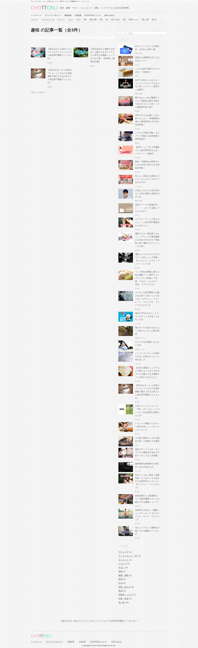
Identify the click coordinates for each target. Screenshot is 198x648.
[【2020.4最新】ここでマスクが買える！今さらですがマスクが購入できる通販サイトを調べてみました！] (125, 374)
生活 (106, 19)
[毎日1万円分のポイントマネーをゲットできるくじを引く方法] (125, 320)
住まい (78, 19)
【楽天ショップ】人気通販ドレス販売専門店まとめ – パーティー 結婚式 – (147, 150)
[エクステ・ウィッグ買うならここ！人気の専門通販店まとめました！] (125, 226)
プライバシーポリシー (53, 15)
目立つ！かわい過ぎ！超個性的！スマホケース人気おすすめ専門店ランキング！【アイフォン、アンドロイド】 (147, 481)
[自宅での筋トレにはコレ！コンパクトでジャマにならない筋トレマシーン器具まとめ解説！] (125, 87)
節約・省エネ (115, 19)
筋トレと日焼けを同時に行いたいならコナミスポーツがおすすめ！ (147, 179)
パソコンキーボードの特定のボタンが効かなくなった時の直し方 (147, 356)
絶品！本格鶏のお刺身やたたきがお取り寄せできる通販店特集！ (147, 164)
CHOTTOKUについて (92, 15)
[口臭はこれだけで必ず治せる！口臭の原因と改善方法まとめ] (125, 197)
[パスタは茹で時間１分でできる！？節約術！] (125, 75)
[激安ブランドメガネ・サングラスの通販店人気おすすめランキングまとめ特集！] (125, 456)
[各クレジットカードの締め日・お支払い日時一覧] (125, 53)
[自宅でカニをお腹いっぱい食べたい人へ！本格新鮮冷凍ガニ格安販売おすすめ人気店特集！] (125, 122)
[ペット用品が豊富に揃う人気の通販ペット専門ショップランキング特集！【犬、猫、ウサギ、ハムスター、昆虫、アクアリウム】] (125, 279)
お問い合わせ (109, 15)
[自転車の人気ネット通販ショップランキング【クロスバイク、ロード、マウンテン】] (125, 517)
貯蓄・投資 (145, 19)
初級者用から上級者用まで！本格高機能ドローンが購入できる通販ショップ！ (147, 499)
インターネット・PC (48, 19)
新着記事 (68, 15)
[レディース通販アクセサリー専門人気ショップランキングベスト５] (125, 430)
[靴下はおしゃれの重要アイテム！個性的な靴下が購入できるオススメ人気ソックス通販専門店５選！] (125, 104)
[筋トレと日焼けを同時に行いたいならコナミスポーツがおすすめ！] (125, 183)
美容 (124, 19)
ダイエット (61, 19)
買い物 (154, 19)
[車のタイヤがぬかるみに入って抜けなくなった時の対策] (125, 334)
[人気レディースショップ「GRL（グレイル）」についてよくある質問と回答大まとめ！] (125, 413)
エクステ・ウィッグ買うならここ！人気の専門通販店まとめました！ (147, 222)
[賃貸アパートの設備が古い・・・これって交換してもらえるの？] (125, 211)
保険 (85, 19)
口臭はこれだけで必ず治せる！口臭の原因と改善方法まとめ (147, 193)
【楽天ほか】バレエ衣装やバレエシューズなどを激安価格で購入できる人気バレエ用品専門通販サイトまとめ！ (60, 76)
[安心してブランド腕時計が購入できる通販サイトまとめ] (125, 534)
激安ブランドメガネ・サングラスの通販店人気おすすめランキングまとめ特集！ (147, 452)
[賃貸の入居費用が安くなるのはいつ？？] (125, 64)
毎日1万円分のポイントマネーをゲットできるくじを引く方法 (147, 316)
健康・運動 (93, 19)
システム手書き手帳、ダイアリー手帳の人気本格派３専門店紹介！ (147, 136)
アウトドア (34, 19)
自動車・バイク (134, 19)
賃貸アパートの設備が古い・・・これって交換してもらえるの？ (147, 208)
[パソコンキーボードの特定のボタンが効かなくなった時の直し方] (125, 360)
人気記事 (77, 15)
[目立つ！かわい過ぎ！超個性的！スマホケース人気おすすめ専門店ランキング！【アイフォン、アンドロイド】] (125, 482)
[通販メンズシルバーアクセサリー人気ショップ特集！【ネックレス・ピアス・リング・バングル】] (125, 261)
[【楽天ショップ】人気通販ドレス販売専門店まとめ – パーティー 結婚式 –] (125, 154)
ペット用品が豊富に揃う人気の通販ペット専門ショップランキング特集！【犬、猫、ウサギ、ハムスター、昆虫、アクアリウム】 (147, 278)
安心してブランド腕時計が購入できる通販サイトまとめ (147, 531)
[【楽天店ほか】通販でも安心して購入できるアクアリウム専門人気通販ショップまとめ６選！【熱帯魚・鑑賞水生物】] (81, 56)
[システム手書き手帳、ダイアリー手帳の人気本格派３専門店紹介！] (125, 139)
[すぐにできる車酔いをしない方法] (125, 349)
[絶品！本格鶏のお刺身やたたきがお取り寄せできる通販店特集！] (125, 168)
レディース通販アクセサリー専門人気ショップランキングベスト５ (147, 426)
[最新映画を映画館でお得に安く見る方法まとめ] (125, 470)
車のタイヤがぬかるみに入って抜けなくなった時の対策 (147, 331)
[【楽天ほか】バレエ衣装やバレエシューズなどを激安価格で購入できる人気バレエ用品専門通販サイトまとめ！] (38, 77)
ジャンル (138, 323)
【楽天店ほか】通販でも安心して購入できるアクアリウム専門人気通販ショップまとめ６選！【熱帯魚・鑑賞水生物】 (102, 55)
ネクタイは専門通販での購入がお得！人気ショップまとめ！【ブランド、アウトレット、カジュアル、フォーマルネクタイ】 (147, 298)
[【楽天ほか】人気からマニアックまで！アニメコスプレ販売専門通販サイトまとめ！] (38, 56)
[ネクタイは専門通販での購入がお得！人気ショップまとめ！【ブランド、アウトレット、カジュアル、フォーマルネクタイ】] (125, 299)
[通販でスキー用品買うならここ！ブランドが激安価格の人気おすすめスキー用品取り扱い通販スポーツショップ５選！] (125, 240)
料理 (101, 19)
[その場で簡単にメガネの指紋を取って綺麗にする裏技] (125, 445)
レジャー (70, 19)
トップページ (36, 15)
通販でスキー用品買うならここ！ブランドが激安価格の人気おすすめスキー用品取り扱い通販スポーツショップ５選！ (147, 240)
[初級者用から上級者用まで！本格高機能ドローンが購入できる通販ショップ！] (125, 502)
